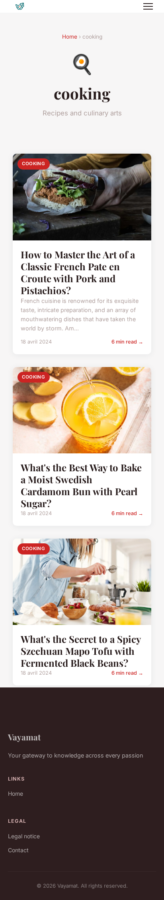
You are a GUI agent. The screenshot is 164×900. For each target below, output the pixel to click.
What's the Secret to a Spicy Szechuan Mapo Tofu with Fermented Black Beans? (81, 651)
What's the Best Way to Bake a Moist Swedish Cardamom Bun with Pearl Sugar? (81, 485)
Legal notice (24, 836)
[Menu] (148, 6)
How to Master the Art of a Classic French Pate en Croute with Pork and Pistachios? (78, 272)
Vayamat (24, 736)
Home (69, 36)
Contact (18, 850)
